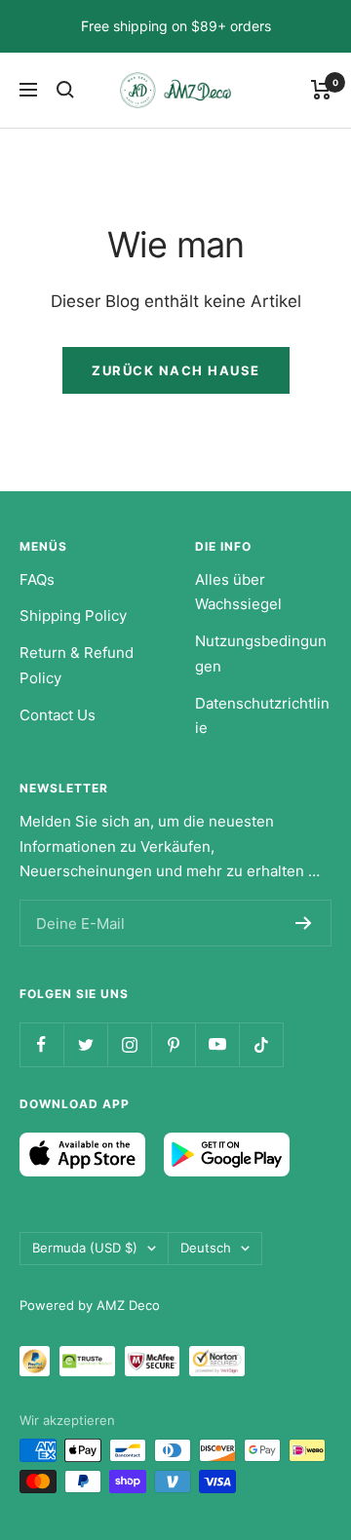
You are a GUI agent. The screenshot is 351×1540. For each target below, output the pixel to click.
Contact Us (58, 715)
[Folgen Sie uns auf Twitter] (85, 1044)
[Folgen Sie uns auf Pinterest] (173, 1044)
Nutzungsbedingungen (261, 653)
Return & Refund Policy (77, 665)
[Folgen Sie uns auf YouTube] (217, 1044)
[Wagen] (321, 89)
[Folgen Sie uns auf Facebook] (41, 1044)
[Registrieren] (303, 923)
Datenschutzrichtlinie (262, 716)
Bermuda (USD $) (84, 1247)
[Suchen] (65, 89)
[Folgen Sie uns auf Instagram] (129, 1044)
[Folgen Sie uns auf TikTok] (261, 1044)
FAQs (37, 579)
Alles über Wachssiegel (238, 592)
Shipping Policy (73, 615)
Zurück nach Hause (176, 370)
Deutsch (205, 1247)
